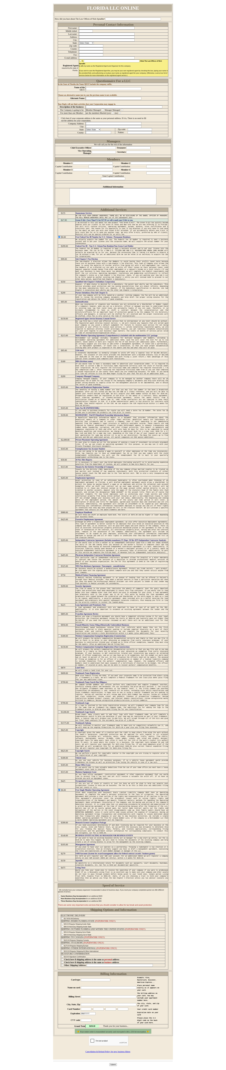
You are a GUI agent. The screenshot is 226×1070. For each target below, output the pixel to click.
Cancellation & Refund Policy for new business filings (107, 1052)
